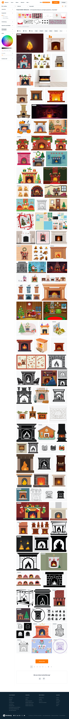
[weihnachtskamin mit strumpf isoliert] (36, 494)
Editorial (22, 2)
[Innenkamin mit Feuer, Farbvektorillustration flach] (59, 345)
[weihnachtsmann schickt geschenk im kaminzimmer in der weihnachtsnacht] (29, 311)
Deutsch (57, 702)
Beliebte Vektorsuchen (30, 702)
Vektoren (6, 2)
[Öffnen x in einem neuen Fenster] (22, 715)
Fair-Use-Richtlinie (62, 715)
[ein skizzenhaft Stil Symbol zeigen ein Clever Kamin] (24, 598)
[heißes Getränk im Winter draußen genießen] (37, 267)
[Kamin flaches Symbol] (25, 463)
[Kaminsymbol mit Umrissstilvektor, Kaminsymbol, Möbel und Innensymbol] (58, 395)
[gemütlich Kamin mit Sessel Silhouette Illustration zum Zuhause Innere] (28, 378)
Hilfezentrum (41, 697)
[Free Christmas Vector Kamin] (25, 205)
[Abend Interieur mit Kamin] (57, 267)
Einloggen (63, 2)
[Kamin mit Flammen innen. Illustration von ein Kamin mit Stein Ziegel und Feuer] (57, 362)
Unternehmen (11, 702)
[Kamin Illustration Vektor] (41, 630)
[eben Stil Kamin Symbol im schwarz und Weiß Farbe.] (21, 267)
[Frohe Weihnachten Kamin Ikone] (23, 158)
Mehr (28, 2)
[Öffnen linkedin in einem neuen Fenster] (17, 715)
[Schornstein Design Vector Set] (28, 292)
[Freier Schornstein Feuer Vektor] (22, 278)
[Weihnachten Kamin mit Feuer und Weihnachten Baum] (22, 494)
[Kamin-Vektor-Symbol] (24, 480)
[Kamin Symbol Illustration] (54, 579)
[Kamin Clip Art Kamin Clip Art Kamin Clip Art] (28, 561)
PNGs (26, 30)
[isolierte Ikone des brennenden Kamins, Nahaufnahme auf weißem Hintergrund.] (36, 95)
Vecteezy (10, 699)
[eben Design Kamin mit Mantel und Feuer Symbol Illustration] (58, 511)
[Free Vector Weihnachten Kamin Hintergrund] (55, 175)
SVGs (20, 30)
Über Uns (40, 700)
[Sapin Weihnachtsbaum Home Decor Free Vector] (58, 205)
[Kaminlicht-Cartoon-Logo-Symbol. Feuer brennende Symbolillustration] (24, 630)
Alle (3, 15)
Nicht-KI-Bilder (5, 18)
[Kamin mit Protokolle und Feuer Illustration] (37, 191)
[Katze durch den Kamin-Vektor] (43, 237)
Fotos (12, 2)
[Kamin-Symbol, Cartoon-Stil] (42, 345)
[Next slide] (65, 31)
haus (46, 30)
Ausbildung (11, 704)
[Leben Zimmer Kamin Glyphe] (59, 544)
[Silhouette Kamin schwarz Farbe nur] (24, 395)
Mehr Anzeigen (57, 21)
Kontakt (40, 699)
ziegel (61, 30)
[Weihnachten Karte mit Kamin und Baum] (25, 221)
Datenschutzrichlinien (54, 715)
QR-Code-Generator (12, 710)
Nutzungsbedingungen (46, 715)
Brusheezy (11, 697)
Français (57, 704)
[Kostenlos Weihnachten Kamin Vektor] (42, 646)
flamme (56, 30)
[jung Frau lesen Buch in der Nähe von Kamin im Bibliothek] (49, 111)
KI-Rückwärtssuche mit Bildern (14, 707)
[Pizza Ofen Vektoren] (28, 579)
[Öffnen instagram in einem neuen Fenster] (15, 715)
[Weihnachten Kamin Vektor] (56, 158)
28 (48, 666)
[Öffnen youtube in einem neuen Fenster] (24, 715)
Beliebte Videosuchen (29, 705)
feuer (36, 30)
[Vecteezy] (3, 2)
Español (57, 699)
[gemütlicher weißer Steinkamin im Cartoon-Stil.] (58, 480)
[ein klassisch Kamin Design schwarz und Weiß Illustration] (26, 433)
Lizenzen (27, 697)
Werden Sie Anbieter (43, 702)
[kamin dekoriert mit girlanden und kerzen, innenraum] (41, 395)
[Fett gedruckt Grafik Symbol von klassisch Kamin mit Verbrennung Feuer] (33, 448)
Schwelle (3, 53)
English (57, 697)
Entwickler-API (11, 705)
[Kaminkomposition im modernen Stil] (51, 78)
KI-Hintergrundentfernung (14, 708)
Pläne (41, 2)
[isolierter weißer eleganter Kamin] (58, 237)
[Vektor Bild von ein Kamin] (41, 480)
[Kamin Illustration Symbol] (42, 598)
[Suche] (62, 6)
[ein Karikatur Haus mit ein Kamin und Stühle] (47, 433)
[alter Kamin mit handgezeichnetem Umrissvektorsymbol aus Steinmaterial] (59, 630)
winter (51, 30)
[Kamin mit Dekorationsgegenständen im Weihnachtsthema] (38, 158)
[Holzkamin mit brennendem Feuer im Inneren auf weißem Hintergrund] (54, 292)
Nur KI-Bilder (5, 16)
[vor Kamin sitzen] (49, 378)
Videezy (10, 700)
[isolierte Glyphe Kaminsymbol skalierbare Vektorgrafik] (41, 544)
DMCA (27, 699)
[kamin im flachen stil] (42, 61)
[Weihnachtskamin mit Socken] (59, 598)
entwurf (41, 30)
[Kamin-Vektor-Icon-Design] (38, 615)
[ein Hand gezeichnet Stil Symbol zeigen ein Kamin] (58, 528)
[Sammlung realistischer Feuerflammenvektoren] (24, 544)
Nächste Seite (42, 661)
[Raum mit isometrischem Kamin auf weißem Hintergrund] (59, 329)
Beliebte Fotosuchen (29, 704)
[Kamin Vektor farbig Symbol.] (21, 448)
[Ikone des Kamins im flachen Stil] (40, 127)
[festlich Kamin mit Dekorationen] (29, 175)
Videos (17, 2)
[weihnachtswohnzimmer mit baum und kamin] (55, 311)
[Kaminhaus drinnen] (23, 528)
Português (58, 700)
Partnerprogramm (29, 700)
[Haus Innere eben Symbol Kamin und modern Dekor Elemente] (45, 329)
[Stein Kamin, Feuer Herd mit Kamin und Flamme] (59, 61)
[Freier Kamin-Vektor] (25, 237)
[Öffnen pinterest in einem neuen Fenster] (19, 715)
